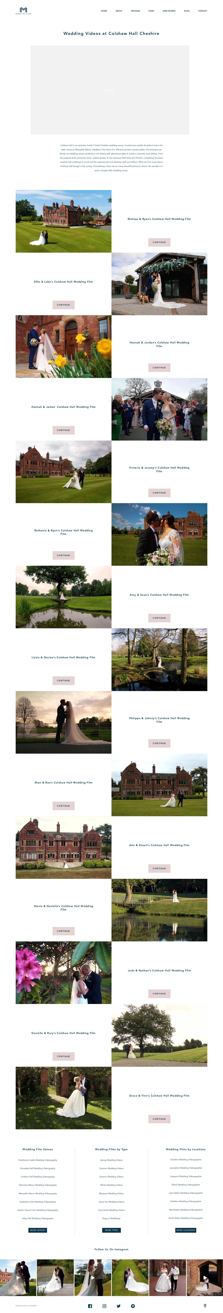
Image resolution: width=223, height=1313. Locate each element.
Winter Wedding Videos (111, 1185)
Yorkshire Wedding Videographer (185, 1201)
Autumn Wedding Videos (111, 1177)
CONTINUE (159, 242)
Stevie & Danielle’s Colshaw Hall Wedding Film (63, 908)
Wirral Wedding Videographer (186, 1185)
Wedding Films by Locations (186, 1149)
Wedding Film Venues (38, 1149)
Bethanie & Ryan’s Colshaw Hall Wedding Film (63, 532)
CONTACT (202, 11)
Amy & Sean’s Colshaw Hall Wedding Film (159, 595)
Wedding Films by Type (111, 1149)
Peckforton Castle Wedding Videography (38, 1160)
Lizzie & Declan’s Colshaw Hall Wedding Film (63, 657)
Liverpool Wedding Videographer (186, 1176)
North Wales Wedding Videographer (186, 1218)
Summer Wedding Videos (111, 1168)
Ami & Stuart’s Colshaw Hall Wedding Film (159, 845)
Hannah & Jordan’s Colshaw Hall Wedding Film (159, 344)
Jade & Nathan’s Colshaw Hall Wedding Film (159, 970)
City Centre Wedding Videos (111, 1210)
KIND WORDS (169, 11)
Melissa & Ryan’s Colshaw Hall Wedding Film (159, 219)
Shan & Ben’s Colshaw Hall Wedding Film (64, 782)
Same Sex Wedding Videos (111, 1202)
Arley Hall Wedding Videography (37, 1218)
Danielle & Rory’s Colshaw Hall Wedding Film (64, 1033)
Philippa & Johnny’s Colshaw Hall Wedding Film (159, 720)
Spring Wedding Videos (111, 1160)
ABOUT (119, 11)
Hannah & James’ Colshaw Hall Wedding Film (64, 407)
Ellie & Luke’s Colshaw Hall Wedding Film (63, 282)
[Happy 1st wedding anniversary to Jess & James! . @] (130, 1277)
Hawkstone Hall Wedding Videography (38, 1202)
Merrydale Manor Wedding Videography (38, 1194)
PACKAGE (135, 11)
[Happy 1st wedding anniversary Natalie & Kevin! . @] (55, 1277)
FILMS (151, 11)
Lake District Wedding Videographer (186, 1193)
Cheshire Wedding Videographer (185, 1160)
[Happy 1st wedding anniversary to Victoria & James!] (167, 1277)
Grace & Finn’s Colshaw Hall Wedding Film (159, 1096)
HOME (104, 11)
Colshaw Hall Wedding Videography (38, 1177)
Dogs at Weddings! (111, 1218)
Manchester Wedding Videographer (186, 1210)
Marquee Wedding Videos (111, 1194)
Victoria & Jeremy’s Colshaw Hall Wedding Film (159, 469)
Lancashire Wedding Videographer (186, 1168)
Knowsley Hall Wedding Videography (37, 1168)
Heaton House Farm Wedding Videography (37, 1210)
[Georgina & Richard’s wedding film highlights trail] (92, 1277)
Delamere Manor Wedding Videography (38, 1185)
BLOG (187, 11)
